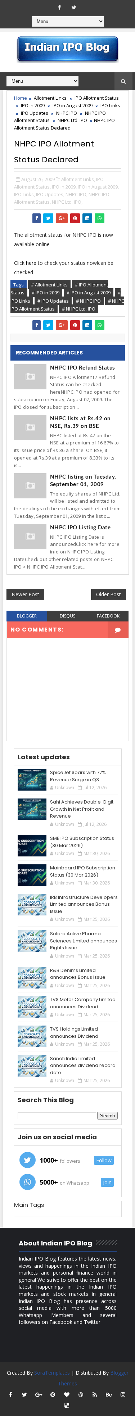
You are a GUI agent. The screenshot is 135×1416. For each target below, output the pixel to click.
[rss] (94, 1394)
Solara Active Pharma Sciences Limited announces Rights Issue (83, 940)
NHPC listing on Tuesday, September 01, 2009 (83, 480)
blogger (27, 616)
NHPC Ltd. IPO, (67, 202)
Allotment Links (50, 98)
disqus (67, 616)
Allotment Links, (78, 179)
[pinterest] (52, 1394)
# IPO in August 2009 (89, 292)
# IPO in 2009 (45, 292)
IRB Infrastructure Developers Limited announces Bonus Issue (84, 904)
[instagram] (122, 1394)
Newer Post (25, 594)
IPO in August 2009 (73, 105)
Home (20, 98)
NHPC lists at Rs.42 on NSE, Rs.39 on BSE (80, 422)
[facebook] (59, 7)
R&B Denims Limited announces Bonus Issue (77, 974)
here (31, 262)
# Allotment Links (49, 284)
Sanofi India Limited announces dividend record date (83, 1065)
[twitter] (73, 7)
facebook (108, 616)
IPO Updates (34, 113)
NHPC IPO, (76, 194)
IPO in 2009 (33, 105)
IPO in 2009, (64, 187)
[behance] (108, 1394)
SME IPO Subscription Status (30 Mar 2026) (82, 842)
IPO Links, (24, 194)
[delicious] (66, 1405)
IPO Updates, (50, 194)
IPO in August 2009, (98, 187)
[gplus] (38, 1394)
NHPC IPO (66, 113)
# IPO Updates (53, 301)
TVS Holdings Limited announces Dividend (74, 1033)
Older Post (108, 594)
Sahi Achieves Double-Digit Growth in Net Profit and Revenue (81, 809)
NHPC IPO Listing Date (80, 527)
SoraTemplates (52, 1372)
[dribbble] (80, 1394)
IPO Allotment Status (97, 98)
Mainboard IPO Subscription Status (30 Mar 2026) (82, 871)
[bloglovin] (66, 1394)
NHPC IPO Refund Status (82, 368)
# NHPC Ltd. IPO (78, 309)
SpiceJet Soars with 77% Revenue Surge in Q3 (78, 776)
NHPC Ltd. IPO (72, 120)
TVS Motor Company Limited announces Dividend (83, 1003)
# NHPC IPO (88, 301)
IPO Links (110, 105)
